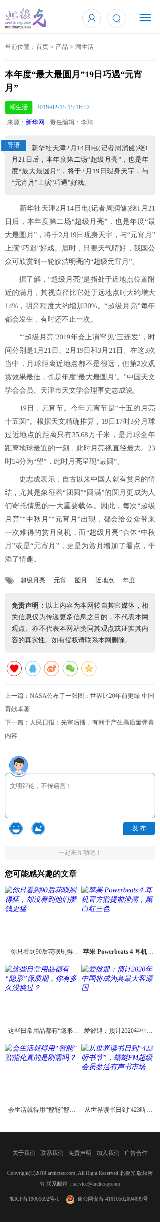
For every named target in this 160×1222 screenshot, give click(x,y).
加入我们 (108, 1153)
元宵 (60, 580)
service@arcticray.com (96, 1184)
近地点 (105, 580)
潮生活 (84, 47)
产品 (62, 47)
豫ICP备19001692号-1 (34, 1199)
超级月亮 (32, 580)
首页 (42, 47)
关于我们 (24, 1153)
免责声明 (80, 1153)
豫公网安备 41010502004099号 (111, 1199)
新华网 (35, 122)
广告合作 (136, 1153)
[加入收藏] (14, 668)
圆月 (81, 580)
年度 (129, 580)
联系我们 (52, 1153)
